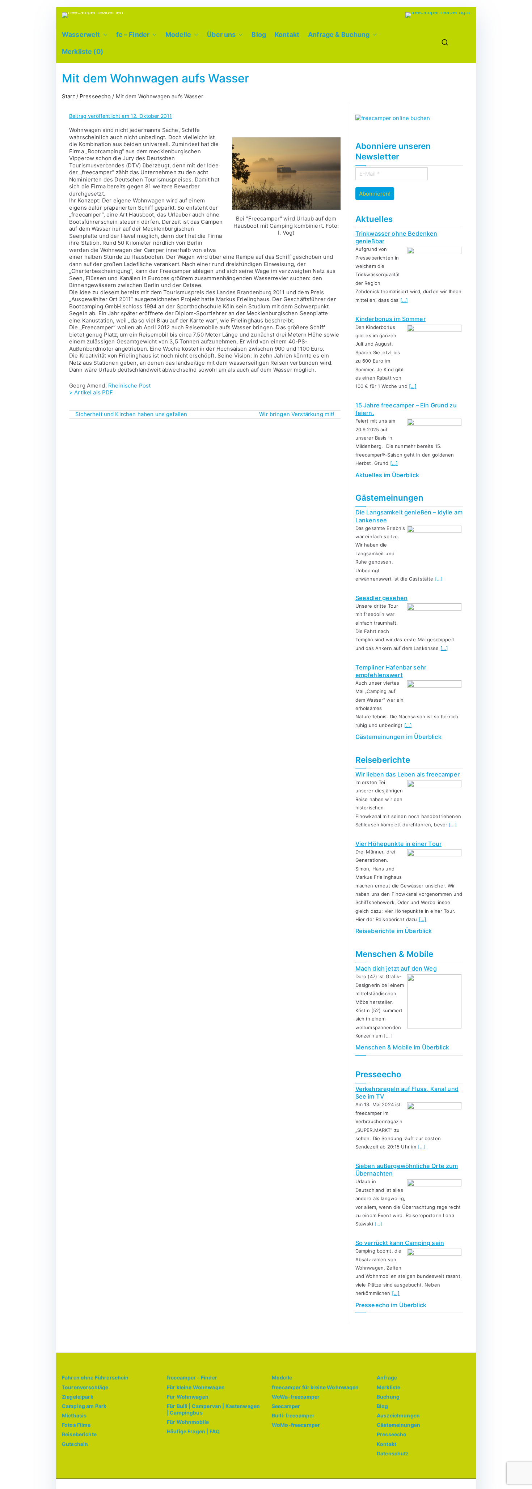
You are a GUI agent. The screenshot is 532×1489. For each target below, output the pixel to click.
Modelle (178, 34)
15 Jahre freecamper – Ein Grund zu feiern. (406, 409)
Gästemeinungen (398, 1425)
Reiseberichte (79, 1434)
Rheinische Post (129, 385)
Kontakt (287, 34)
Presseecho (392, 1434)
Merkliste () (82, 51)
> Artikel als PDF (91, 392)
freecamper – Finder (192, 1377)
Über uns (221, 34)
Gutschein (75, 1444)
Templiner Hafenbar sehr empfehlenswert (390, 671)
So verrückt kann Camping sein (399, 1242)
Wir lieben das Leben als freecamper (407, 774)
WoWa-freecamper (296, 1397)
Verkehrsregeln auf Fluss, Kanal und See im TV (407, 1092)
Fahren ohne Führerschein (95, 1377)
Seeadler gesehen (381, 598)
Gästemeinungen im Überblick (398, 736)
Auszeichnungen (398, 1415)
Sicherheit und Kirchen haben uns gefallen (131, 414)
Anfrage (387, 1377)
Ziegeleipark (77, 1397)
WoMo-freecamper (296, 1425)
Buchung (388, 1397)
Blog (259, 34)
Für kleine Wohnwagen (196, 1387)
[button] (103, 34)
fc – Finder (133, 34)
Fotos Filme (76, 1425)
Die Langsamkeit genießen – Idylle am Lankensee (409, 516)
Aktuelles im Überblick (387, 475)
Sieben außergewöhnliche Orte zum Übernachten (406, 1169)
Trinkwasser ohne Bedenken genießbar (396, 237)
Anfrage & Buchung (339, 34)
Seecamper (286, 1406)
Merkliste (388, 1387)
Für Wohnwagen (187, 1397)
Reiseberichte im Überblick (393, 930)
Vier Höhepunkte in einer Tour (398, 843)
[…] (404, 300)
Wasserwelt (81, 34)
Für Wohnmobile (188, 1422)
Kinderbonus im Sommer (390, 318)
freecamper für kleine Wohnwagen (315, 1387)
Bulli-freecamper (293, 1415)
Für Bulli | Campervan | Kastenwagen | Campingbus (213, 1409)
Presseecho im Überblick (390, 1305)
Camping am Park (84, 1406)
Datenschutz (393, 1453)
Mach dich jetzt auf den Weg (396, 968)
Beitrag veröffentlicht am (120, 116)
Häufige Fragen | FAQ (193, 1431)
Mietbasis (74, 1415)
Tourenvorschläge (85, 1387)
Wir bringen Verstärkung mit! (296, 414)
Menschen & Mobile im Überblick (402, 1047)
